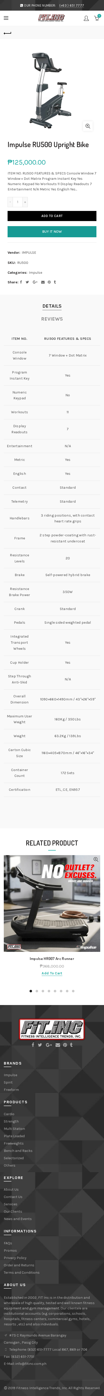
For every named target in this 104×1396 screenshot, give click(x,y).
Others (9, 1165)
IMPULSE (29, 252)
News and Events (18, 1219)
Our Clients (13, 1211)
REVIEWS (52, 319)
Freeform (11, 1090)
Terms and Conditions (22, 1272)
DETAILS (52, 306)
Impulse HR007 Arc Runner (52, 958)
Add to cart (52, 216)
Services (10, 1204)
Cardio (9, 1114)
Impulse (35, 272)
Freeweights (14, 1143)
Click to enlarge (88, 126)
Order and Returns (19, 1265)
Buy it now (52, 231)
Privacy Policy (15, 1258)
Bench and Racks (18, 1151)
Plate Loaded (14, 1136)
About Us (11, 1189)
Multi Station (14, 1129)
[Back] (7, 33)
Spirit (8, 1082)
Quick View (95, 859)
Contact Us (13, 1197)
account (86, 18)
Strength (11, 1121)
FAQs (8, 1243)
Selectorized (14, 1158)
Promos (10, 1250)
